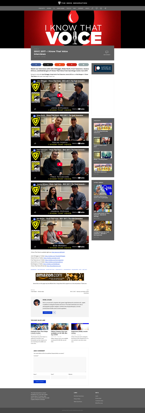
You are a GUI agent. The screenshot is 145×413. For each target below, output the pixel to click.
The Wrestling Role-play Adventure (101, 132)
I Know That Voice (50, 269)
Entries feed (98, 398)
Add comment (107, 54)
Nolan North (75, 269)
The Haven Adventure (100, 172)
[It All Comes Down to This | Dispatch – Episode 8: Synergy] (103, 207)
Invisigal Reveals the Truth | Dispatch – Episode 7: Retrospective (101, 233)
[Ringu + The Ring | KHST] (103, 154)
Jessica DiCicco (59, 269)
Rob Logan (39, 334)
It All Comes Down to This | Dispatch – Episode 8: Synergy (101, 215)
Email (52, 374)
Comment (36, 355)
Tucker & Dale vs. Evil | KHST (100, 146)
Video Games (60, 8)
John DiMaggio (67, 269)
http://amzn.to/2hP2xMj (58, 252)
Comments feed (99, 400)
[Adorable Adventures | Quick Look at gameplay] (103, 190)
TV (54, 8)
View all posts (47, 312)
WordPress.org (99, 403)
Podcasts (42, 8)
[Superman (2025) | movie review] (80, 326)
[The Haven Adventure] (103, 167)
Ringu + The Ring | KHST (101, 159)
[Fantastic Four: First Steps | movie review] (39, 326)
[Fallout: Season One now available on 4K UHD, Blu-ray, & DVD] (60, 326)
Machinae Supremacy (79, 396)
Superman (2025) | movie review (79, 332)
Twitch (69, 8)
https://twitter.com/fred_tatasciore (54, 260)
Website (70, 374)
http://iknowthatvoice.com (54, 266)
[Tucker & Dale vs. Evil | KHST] (103, 140)
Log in (96, 396)
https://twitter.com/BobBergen (51, 264)
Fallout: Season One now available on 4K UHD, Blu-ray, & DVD (59, 333)
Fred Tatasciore (41, 269)
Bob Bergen (33, 269)
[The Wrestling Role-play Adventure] (103, 126)
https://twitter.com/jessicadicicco (54, 262)
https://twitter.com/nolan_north (52, 258)
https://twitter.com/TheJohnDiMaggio (55, 256)
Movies (49, 8)
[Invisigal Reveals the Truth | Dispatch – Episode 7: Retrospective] (103, 226)
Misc (74, 8)
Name (35, 374)
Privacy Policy (77, 398)
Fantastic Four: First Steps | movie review (39, 332)
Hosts (87, 8)
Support (80, 8)
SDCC (80, 269)
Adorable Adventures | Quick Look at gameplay (101, 196)
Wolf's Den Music (78, 401)
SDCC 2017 (84, 269)
